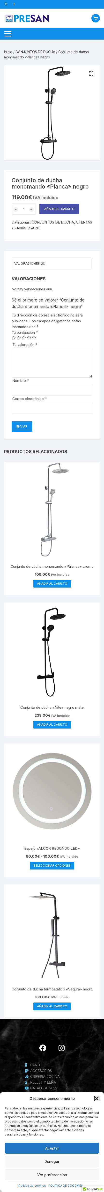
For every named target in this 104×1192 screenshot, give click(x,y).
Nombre (20, 380)
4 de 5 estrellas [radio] (29, 338)
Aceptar (52, 1148)
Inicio (8, 52)
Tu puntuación (25, 332)
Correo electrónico (29, 398)
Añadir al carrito (59, 209)
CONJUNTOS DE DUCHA (35, 52)
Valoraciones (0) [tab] (29, 263)
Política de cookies (32, 1185)
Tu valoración (24, 344)
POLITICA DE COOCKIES (65, 1185)
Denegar (52, 1161)
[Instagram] (61, 1048)
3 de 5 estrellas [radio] (24, 338)
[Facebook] (43, 1048)
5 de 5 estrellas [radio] (34, 338)
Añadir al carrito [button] (52, 583)
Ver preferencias (52, 1174)
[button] (96, 1098)
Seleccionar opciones (52, 865)
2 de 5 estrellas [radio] (19, 338)
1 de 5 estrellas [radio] (14, 338)
